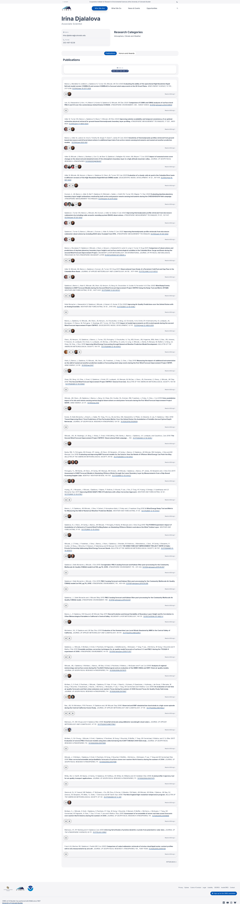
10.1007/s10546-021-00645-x (115, 255)
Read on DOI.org (169, 94)
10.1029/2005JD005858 (160, 816)
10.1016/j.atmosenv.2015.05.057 (153, 567)
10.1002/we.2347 (88, 365)
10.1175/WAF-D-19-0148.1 (126, 307)
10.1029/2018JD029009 (129, 421)
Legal (204, 887)
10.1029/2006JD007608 (97, 743)
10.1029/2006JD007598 (107, 762)
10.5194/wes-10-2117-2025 (81, 88)
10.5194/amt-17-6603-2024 (78, 124)
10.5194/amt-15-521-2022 (73, 217)
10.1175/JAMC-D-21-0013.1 (148, 271)
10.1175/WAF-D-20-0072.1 (111, 290)
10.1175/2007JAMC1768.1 (107, 724)
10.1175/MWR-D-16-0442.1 (121, 475)
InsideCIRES (224, 887)
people (66, 1)
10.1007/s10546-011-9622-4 (153, 616)
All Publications (171, 862)
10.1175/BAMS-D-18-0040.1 (111, 346)
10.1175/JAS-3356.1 (99, 832)
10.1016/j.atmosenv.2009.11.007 (120, 651)
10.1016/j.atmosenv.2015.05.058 (137, 583)
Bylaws (187, 887)
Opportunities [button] (152, 8)
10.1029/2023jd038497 (93, 161)
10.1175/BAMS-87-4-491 (112, 797)
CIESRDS (217, 887)
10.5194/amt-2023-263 (79, 142)
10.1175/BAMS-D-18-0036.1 (75, 384)
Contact (232, 887)
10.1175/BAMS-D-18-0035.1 (142, 438)
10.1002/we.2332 (93, 403)
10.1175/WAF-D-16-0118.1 (73, 494)
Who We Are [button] (100, 8)
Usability (210, 887)
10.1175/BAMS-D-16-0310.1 (123, 457)
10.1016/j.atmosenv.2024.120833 (161, 105)
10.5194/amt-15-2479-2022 (107, 199)
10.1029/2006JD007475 (145, 778)
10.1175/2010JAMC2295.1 (132, 633)
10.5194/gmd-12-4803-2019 (144, 325)
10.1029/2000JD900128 (157, 849)
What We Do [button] (116, 8)
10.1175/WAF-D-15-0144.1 (150, 511)
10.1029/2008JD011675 (118, 670)
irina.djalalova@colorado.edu (74, 35)
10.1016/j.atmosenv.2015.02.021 (120, 600)
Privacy (180, 887)
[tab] (110, 53)
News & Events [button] (134, 8)
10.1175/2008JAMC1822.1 (155, 708)
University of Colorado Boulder (12, 903)
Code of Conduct (195, 887)
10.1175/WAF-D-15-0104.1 (90, 529)
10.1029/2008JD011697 (118, 691)
